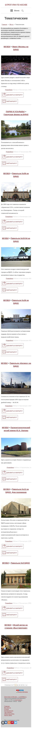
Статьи (6, 709)
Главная (7, 706)
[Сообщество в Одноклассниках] (9, 722)
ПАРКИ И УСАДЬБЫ (15, 112)
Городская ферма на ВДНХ (16, 114)
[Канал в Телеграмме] (15, 722)
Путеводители (8, 711)
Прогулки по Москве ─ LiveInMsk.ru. (15, 697)
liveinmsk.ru (18, 700)
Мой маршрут (11, 101)
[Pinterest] (12, 722)
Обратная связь (9, 714)
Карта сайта (8, 715)
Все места (7, 707)
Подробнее (8, 90)
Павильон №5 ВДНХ (20, 563)
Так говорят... (8, 712)
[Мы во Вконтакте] (5, 722)
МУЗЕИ (7, 47)
